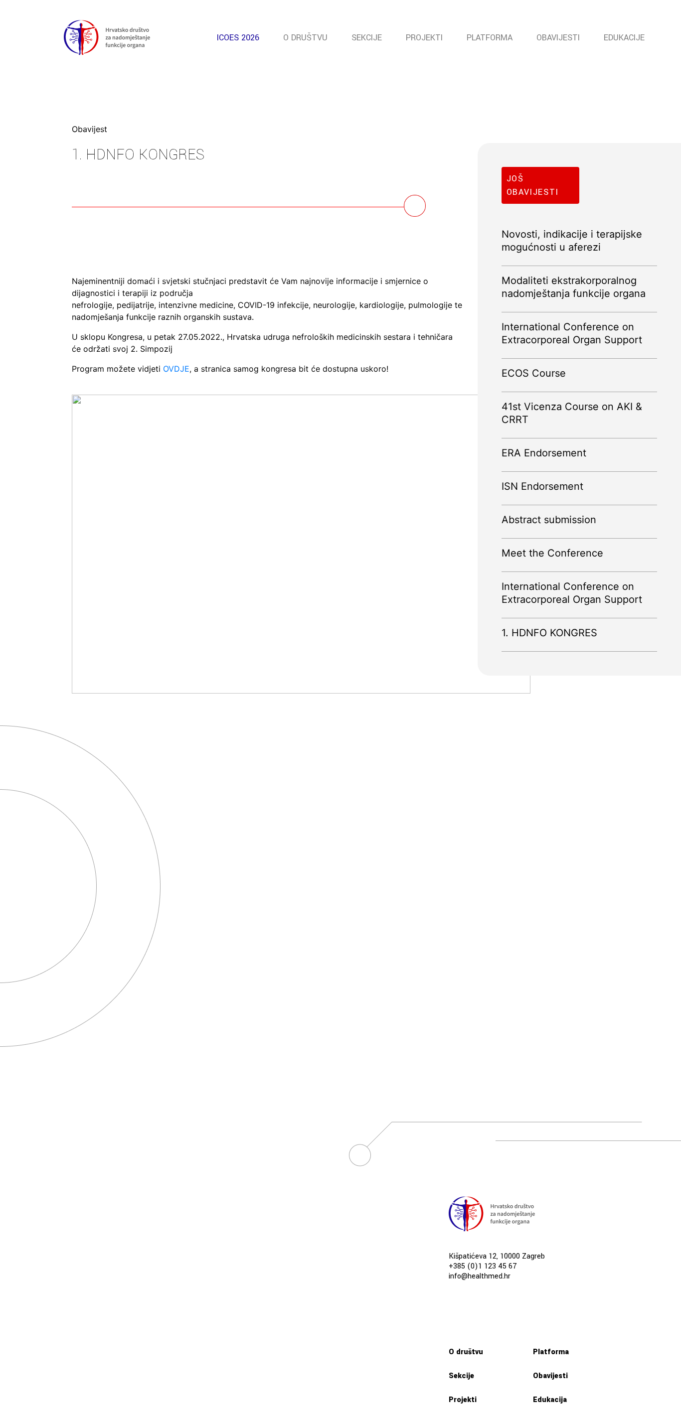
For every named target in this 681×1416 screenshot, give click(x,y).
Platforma (489, 37)
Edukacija (550, 1400)
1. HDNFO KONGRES (549, 633)
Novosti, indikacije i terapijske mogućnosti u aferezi (572, 240)
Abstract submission (549, 520)
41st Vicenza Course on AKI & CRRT (572, 413)
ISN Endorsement (542, 486)
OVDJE (176, 369)
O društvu (305, 37)
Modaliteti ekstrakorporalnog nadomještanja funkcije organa (574, 287)
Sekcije (366, 37)
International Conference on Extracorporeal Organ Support (572, 333)
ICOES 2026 (238, 37)
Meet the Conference (552, 553)
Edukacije (624, 37)
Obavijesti (558, 37)
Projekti (424, 37)
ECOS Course (534, 373)
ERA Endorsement (544, 453)
